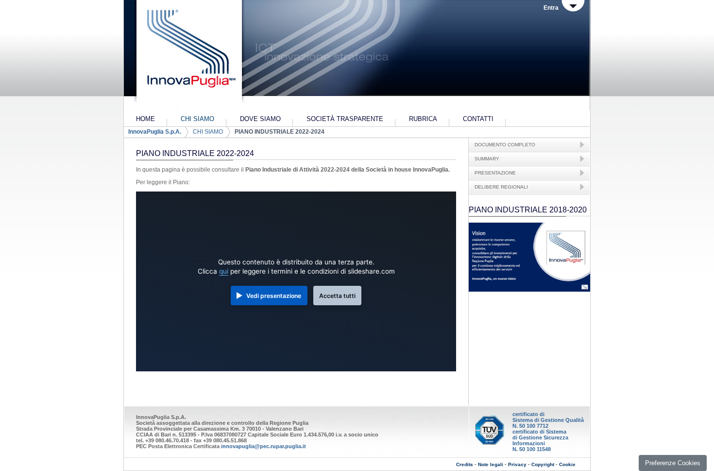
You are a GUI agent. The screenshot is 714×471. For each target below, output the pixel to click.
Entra (551, 7)
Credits (464, 464)
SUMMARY (487, 158)
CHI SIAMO (208, 131)
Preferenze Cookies (672, 463)
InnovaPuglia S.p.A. (154, 131)
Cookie (567, 464)
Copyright (542, 464)
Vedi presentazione (273, 295)
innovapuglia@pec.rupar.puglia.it (263, 446)
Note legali (490, 464)
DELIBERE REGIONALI (501, 187)
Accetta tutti (337, 295)
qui (223, 271)
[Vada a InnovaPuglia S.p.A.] (188, 56)
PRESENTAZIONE (495, 172)
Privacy (517, 464)
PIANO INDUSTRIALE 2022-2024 (279, 131)
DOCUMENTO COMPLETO (505, 144)
